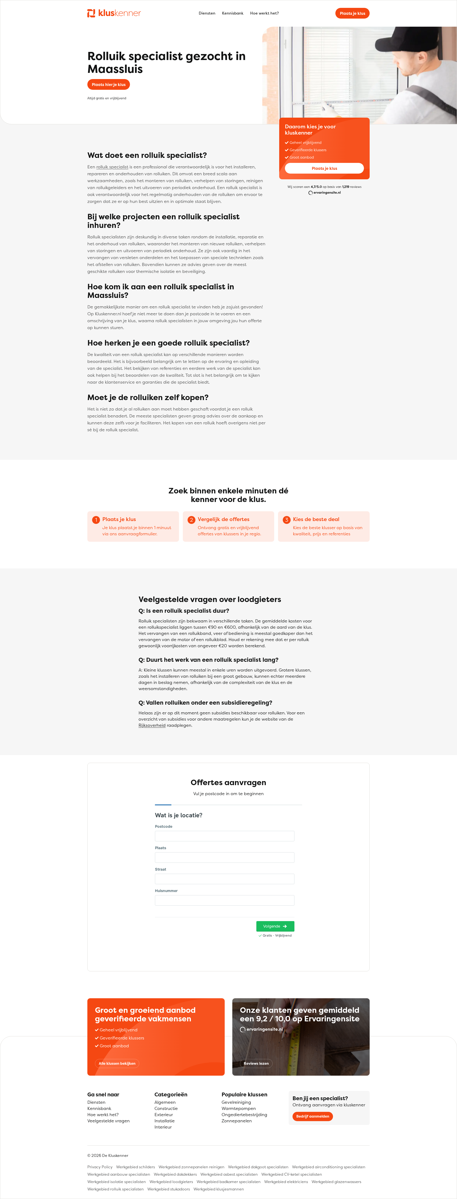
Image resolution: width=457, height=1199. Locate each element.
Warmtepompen (239, 1108)
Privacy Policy (100, 1166)
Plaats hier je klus (109, 84)
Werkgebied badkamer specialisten (229, 1181)
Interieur (163, 1127)
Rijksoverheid (152, 725)
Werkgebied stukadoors (168, 1189)
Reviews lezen (256, 1063)
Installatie (164, 1121)
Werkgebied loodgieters (171, 1181)
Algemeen (165, 1102)
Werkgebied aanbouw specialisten (118, 1174)
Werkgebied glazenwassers (336, 1181)
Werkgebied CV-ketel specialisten (291, 1174)
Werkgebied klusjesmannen (219, 1189)
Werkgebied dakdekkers (175, 1174)
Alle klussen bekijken (117, 1063)
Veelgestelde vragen (108, 1121)
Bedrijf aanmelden (312, 1116)
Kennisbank (232, 13)
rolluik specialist (112, 167)
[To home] (114, 13)
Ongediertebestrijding (244, 1115)
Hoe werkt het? (264, 13)
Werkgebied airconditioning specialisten (328, 1166)
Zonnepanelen (237, 1121)
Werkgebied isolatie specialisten (116, 1181)
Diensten (207, 13)
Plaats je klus (352, 13)
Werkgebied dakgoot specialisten (258, 1166)
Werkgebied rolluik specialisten (115, 1189)
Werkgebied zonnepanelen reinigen (191, 1166)
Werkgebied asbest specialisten (229, 1174)
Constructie (166, 1108)
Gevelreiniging (236, 1102)
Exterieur (163, 1115)
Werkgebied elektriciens (286, 1181)
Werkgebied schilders (135, 1166)
